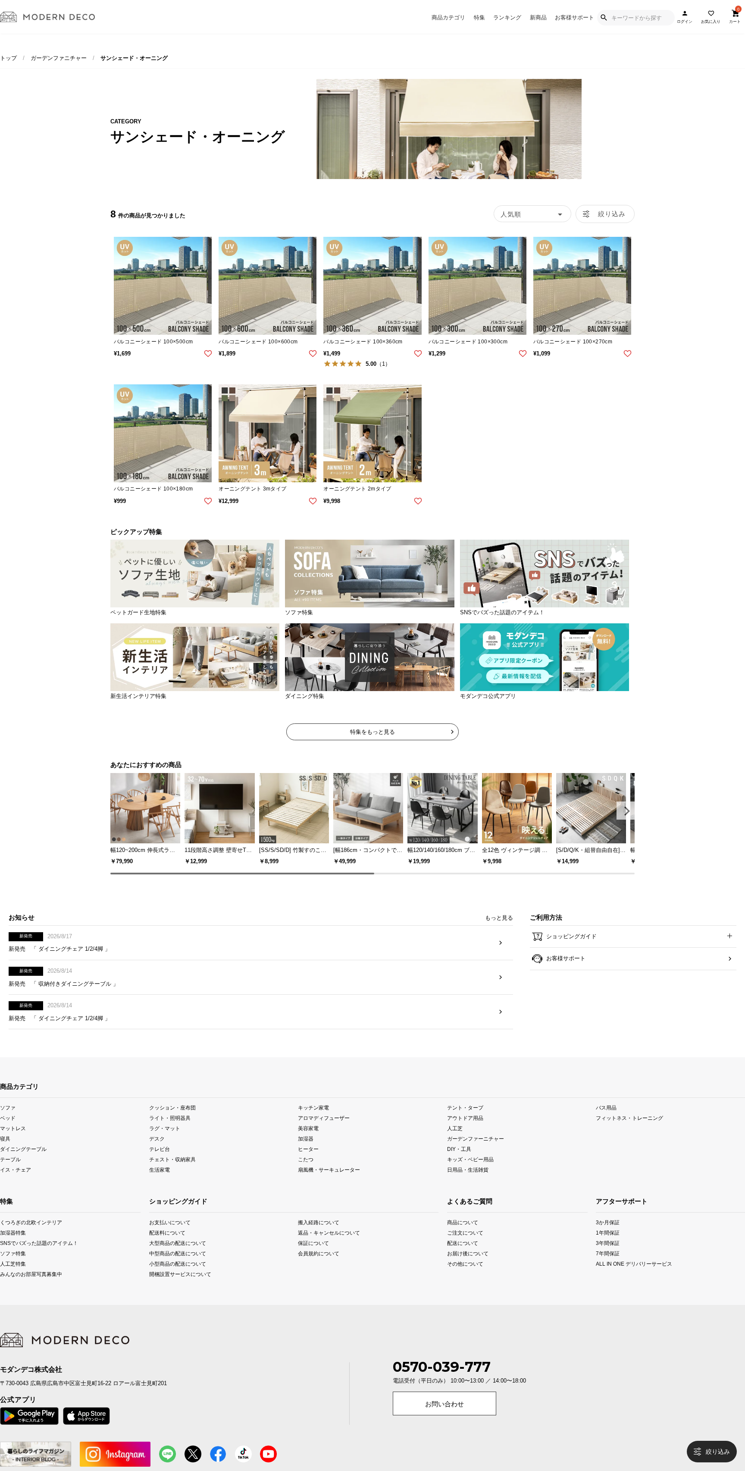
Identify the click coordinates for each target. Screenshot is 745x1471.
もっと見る (499, 931)
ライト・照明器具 (170, 1131)
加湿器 (305, 1152)
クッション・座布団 (172, 1121)
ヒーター (308, 1162)
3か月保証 (608, 1236)
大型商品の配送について (177, 1256)
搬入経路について (318, 1236)
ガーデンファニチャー (59, 58)
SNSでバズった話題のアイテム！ (14, 1256)
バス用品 (606, 1121)
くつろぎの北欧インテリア (14, 1236)
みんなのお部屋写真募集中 (14, 1288)
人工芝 (455, 1142)
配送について (461, 1256)
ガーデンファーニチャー (475, 1152)
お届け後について (461, 1267)
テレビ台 (159, 1162)
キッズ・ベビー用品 (470, 1173)
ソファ (8, 1121)
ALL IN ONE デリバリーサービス (611, 1277)
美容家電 (308, 1142)
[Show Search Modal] (603, 17)
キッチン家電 (313, 1121)
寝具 (5, 1152)
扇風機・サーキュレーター (329, 1183)
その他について (461, 1277)
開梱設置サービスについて (179, 1288)
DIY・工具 (459, 1162)
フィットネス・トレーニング (629, 1131)
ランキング (507, 17)
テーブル (10, 1173)
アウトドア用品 (465, 1131)
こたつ (305, 1173)
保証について (313, 1256)
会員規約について (318, 1267)
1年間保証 (608, 1246)
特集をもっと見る (372, 732)
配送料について (167, 1246)
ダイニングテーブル (23, 1162)
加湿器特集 (13, 1246)
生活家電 (159, 1183)
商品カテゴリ (448, 17)
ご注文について (461, 1246)
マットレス (13, 1142)
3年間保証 (608, 1256)
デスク (157, 1152)
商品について (461, 1236)
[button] (626, 811)
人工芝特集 (13, 1277)
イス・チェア (15, 1183)
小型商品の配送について (177, 1277)
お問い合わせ (444, 1417)
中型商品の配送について (177, 1267)
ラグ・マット (164, 1142)
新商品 (538, 17)
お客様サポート (574, 17)
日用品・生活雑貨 (467, 1183)
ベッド (8, 1131)
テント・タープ (465, 1121)
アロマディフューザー (324, 1131)
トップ (8, 58)
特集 (479, 17)
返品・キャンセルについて (327, 1246)
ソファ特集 (13, 1267)
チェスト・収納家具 (172, 1173)
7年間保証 (608, 1267)
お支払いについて (170, 1236)
